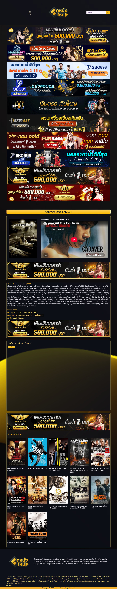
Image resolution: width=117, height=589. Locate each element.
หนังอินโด (47, 581)
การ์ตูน (65, 577)
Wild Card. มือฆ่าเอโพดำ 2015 (37, 468)
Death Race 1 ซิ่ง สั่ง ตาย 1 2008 (36, 507)
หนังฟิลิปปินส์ (14, 581)
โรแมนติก (14, 583)
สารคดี (91, 579)
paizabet (9, 585)
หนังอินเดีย (40, 581)
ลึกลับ (69, 579)
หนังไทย (33, 312)
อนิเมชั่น (84, 581)
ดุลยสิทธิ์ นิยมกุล (18, 318)
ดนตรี (26, 579)
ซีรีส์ (14, 579)
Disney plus (28, 577)
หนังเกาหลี (62, 581)
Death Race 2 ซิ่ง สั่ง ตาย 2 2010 (15, 507)
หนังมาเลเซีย (23, 581)
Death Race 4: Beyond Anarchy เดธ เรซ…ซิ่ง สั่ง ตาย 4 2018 (79, 470)
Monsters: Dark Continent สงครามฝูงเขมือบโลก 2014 (78, 507)
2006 (15, 310)
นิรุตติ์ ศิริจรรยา (39, 315)
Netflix (49, 577)
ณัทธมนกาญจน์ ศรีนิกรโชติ (24, 315)
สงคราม (74, 579)
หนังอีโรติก (54, 581)
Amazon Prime (11, 577)
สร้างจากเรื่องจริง (83, 579)
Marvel (44, 577)
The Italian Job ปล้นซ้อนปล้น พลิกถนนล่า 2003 (58, 469)
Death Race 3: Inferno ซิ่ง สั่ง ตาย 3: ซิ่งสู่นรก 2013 (100, 469)
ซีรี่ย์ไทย (9, 579)
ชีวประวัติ (87, 577)
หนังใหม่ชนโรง (70, 581)
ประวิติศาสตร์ (41, 579)
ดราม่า (31, 579)
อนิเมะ (90, 581)
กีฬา (69, 577)
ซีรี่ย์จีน (93, 577)
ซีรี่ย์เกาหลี (106, 577)
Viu (61, 577)
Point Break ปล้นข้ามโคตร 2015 (99, 507)
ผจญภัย (49, 579)
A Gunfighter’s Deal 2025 (15, 542)
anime (19, 577)
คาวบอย (81, 577)
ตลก (35, 579)
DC (23, 577)
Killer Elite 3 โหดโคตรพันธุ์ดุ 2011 (37, 543)
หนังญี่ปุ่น (102, 579)
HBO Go (35, 577)
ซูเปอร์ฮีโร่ (20, 579)
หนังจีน (97, 579)
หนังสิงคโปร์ (31, 581)
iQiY (40, 577)
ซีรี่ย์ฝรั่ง (99, 577)
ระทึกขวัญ (27, 312)
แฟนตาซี (103, 581)
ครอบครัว (75, 577)
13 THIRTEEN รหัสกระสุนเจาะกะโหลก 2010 (58, 507)
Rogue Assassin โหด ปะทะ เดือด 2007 (15, 469)
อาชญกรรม (96, 581)
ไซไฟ (20, 583)
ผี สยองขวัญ (18, 312)
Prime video (55, 577)
